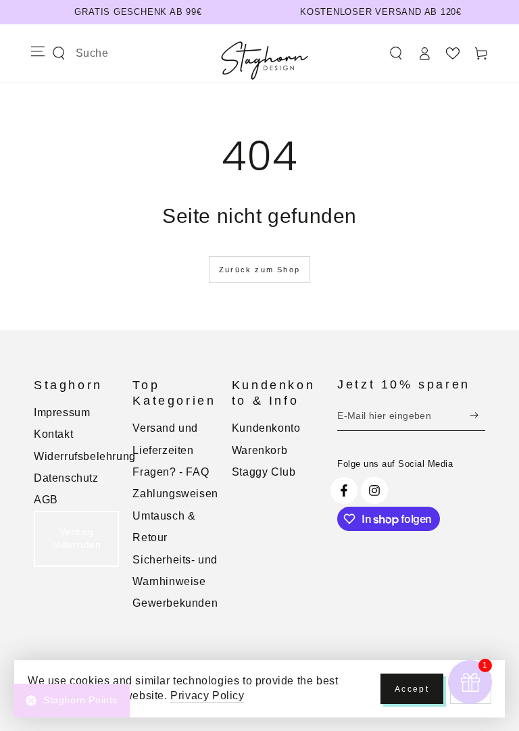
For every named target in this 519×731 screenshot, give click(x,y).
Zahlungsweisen (175, 493)
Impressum (62, 412)
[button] (396, 53)
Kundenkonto (266, 428)
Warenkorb (259, 450)
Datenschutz (66, 478)
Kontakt (53, 434)
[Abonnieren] (477, 415)
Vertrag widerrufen (76, 538)
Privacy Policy (207, 695)
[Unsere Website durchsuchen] (59, 53)
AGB (46, 499)
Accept (412, 689)
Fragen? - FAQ (170, 472)
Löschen (144, 53)
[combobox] (96, 53)
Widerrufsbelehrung (85, 456)
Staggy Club (264, 472)
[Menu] (38, 51)
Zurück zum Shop (259, 270)
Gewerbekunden (175, 603)
